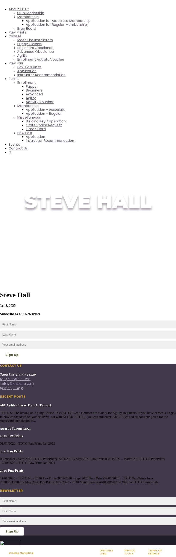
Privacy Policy (129, 552)
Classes (15, 36)
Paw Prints (17, 32)
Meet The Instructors (35, 40)
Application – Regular (44, 113)
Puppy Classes (29, 43)
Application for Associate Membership (58, 20)
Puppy (31, 86)
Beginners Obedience (35, 47)
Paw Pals (16, 63)
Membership (28, 16)
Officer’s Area (106, 552)
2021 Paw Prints (11, 451)
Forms (14, 78)
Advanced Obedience (35, 51)
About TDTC (19, 9)
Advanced (34, 94)
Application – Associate (45, 109)
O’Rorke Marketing (21, 552)
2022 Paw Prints (11, 436)
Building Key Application (46, 121)
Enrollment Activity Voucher (41, 59)
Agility (22, 55)
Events (14, 144)
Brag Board (26, 28)
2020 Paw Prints (12, 470)
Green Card (36, 129)
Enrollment (26, 82)
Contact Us (18, 148)
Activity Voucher (40, 101)
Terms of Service (155, 552)
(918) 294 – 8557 (11, 388)
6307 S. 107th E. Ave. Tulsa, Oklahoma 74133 (17, 381)
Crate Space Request (44, 125)
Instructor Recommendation (41, 74)
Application (26, 71)
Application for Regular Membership (56, 24)
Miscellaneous (29, 117)
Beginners (34, 90)
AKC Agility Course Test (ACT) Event (25, 405)
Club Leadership (30, 13)
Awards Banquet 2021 (15, 428)
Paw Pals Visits (29, 67)
